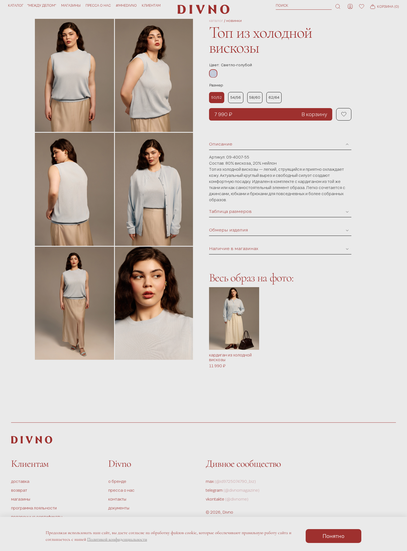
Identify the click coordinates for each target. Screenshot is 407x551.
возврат (19, 490)
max (231, 481)
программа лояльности (34, 508)
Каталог (16, 5)
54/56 (235, 97)
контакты (117, 499)
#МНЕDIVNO (126, 5)
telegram (233, 490)
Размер (216, 85)
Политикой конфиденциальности (117, 539)
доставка (20, 481)
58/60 (254, 97)
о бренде (117, 481)
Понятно (333, 535)
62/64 (274, 97)
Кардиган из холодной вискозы (230, 357)
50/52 (216, 97)
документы (118, 508)
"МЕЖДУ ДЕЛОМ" (41, 5)
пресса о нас (98, 5)
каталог (216, 20)
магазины (71, 5)
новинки (234, 20)
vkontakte (227, 499)
